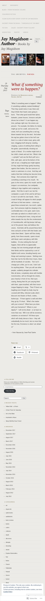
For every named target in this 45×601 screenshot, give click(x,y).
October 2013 (10, 478)
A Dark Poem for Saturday (13, 410)
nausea (6, 113)
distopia (8, 542)
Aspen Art (8, 509)
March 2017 (9, 441)
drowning (8, 546)
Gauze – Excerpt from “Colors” (23, 28)
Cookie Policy (7, 592)
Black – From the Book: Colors (13, 10)
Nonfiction (6, 32)
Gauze (8, 564)
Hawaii (8, 571)
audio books (9, 512)
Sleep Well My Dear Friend (13, 421)
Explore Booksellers (11, 553)
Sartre (19, 97)
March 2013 (9, 485)
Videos (25, 32)
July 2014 (8, 470)
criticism (8, 531)
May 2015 (9, 463)
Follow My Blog (10, 391)
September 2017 (10, 434)
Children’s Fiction (9, 14)
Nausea (13, 97)
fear (7, 557)
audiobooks (9, 516)
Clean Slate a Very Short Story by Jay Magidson (20, 18)
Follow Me (10, 379)
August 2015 (9, 452)
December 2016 (10, 445)
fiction (7, 560)
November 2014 (10, 467)
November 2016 (10, 448)
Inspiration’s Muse (11, 417)
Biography (14, 5)
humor (7, 579)
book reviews (10, 520)
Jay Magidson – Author (16, 41)
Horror (8, 575)
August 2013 (9, 481)
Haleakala (9, 568)
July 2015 (8, 456)
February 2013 (10, 489)
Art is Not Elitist (10, 413)
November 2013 (10, 474)
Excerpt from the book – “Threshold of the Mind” (20, 23)
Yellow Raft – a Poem (12, 406)
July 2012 (8, 496)
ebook (7, 549)
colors (7, 527)
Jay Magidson (22, 95)
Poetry (17, 32)
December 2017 (10, 430)
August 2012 (9, 492)
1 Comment (39, 96)
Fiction (5, 28)
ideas (7, 582)
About (4, 5)
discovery (9, 538)
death (7, 535)
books (31, 95)
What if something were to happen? (27, 86)
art (6, 505)
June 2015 (9, 459)
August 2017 (9, 437)
